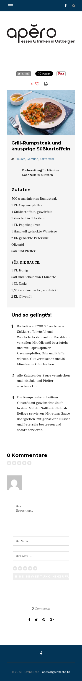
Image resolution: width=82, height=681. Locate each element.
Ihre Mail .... (24, 556)
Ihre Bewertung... (24, 508)
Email (24, 73)
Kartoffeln (46, 159)
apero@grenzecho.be (56, 671)
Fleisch (20, 159)
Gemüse (32, 159)
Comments (41, 608)
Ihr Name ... (23, 541)
